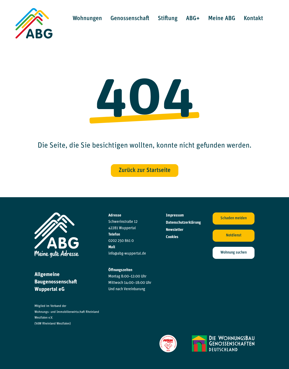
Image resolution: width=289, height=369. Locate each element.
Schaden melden (233, 218)
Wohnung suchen (233, 253)
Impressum (175, 216)
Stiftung (168, 19)
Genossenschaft (129, 19)
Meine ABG (221, 19)
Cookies (172, 237)
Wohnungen (87, 19)
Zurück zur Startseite (145, 170)
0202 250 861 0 (121, 241)
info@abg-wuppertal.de (127, 254)
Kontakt (253, 19)
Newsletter (174, 230)
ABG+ (193, 19)
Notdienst (233, 235)
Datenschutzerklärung (183, 223)
